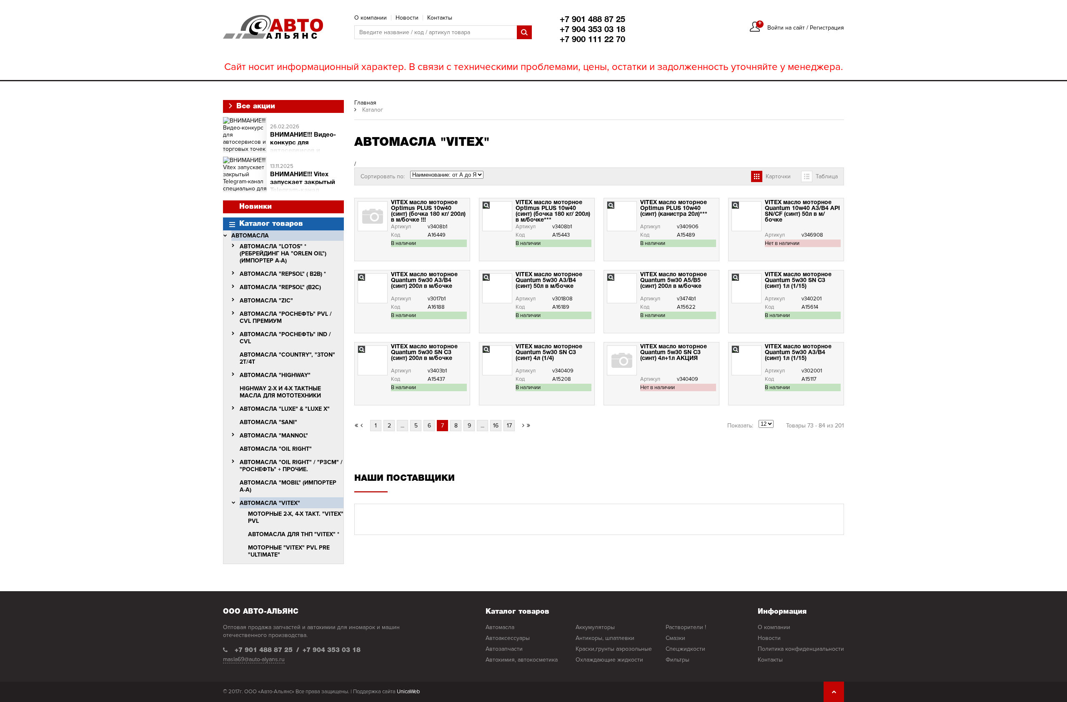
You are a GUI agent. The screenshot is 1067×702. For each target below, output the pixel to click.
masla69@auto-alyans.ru (254, 659)
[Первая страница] (356, 425)
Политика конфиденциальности (801, 648)
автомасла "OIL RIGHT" (276, 448)
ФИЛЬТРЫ (677, 659)
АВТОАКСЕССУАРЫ (508, 638)
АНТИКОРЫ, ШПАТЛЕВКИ (605, 638)
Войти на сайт (786, 27)
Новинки (255, 207)
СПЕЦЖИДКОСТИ (685, 648)
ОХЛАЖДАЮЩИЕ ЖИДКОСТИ (609, 659)
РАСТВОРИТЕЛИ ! (686, 627)
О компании (370, 17)
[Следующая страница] (520, 425)
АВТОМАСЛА (250, 235)
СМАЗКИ (675, 638)
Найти (524, 32)
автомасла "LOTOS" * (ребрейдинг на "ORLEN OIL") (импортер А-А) (283, 253)
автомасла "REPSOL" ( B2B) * (283, 273)
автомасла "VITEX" (270, 503)
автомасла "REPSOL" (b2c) (280, 287)
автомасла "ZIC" (266, 300)
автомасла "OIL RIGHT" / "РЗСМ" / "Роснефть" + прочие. (291, 466)
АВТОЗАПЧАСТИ (504, 648)
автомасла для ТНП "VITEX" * (293, 534)
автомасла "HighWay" (275, 375)
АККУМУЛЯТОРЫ (595, 627)
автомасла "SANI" (268, 422)
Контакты (439, 17)
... (402, 425)
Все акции (254, 106)
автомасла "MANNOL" (274, 435)
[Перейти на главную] (273, 27)
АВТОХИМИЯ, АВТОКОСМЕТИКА (522, 659)
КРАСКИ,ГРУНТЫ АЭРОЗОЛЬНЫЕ (614, 648)
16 (495, 425)
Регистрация (827, 27)
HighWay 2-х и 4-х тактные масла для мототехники (280, 392)
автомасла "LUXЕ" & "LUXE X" (285, 408)
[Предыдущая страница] (364, 425)
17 (509, 425)
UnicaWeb (408, 691)
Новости (407, 17)
